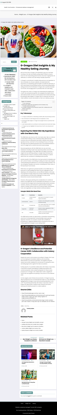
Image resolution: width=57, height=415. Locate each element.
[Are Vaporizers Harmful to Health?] (29, 354)
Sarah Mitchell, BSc (26, 360)
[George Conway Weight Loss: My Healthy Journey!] (47, 354)
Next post (41, 337)
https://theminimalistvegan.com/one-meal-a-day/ (33, 293)
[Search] (52, 7)
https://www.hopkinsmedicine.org (9, 154)
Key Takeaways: (11, 74)
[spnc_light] (55, 7)
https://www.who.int (7, 132)
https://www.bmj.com (8, 171)
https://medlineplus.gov (8, 168)
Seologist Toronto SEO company (33, 407)
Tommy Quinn (30, 308)
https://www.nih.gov (7, 141)
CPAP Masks (30, 410)
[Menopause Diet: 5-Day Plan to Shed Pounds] (29, 374)
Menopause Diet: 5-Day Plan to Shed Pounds (28, 383)
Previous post (34, 337)
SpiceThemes (31, 413)
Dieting (34, 403)
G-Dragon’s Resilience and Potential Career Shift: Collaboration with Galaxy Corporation (10, 90)
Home (22, 403)
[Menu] (49, 7)
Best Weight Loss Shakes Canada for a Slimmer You (30, 340)
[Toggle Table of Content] (53, 102)
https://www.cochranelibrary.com (9, 158)
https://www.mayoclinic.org (9, 149)
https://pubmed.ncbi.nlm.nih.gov (9, 146)
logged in (29, 396)
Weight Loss (6, 119)
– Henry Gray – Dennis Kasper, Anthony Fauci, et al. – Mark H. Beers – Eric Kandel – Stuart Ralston (9, 158)
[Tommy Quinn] (23, 310)
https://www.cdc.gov (7, 136)
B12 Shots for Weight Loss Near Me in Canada (46, 340)
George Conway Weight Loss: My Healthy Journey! (46, 363)
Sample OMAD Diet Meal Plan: (10, 82)
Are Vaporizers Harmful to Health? (28, 363)
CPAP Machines (37, 410)
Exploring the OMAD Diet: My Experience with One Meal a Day (10, 78)
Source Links (8, 96)
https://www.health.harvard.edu (9, 164)
